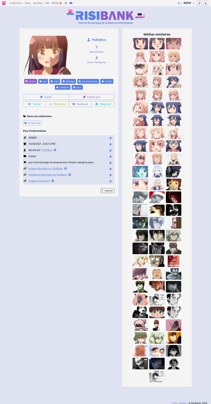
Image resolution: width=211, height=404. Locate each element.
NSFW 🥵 (57, 3)
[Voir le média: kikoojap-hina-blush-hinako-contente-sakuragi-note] (157, 95)
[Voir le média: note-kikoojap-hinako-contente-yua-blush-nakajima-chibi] (140, 43)
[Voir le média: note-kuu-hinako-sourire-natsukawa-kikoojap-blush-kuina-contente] (157, 120)
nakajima (64, 87)
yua (44, 81)
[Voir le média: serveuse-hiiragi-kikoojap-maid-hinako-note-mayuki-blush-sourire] (157, 133)
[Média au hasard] (65, 3)
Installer (38, 3)
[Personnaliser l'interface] (199, 3)
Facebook (82, 104)
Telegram (105, 104)
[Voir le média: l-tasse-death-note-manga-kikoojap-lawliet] (140, 235)
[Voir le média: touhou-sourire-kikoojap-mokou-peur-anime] (140, 325)
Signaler (108, 190)
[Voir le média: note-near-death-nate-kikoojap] (140, 197)
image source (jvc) (39, 181)
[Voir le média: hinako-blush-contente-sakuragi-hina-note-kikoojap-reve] (173, 95)
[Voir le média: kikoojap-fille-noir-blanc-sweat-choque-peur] (173, 351)
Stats (28, 3)
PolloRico (98, 40)
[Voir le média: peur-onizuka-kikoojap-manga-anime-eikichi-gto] (157, 274)
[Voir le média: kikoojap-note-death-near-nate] (140, 210)
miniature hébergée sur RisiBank (47, 174)
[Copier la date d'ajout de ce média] (110, 144)
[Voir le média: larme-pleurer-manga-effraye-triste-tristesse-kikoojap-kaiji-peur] (157, 261)
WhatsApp (59, 104)
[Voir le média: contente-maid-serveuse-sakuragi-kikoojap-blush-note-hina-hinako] (157, 159)
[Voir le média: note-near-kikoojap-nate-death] (157, 223)
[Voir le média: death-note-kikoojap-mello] (173, 338)
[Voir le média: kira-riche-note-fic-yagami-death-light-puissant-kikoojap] (173, 287)
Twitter (36, 104)
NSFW (187, 3)
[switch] (179, 3)
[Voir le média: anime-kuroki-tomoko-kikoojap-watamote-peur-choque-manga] (173, 171)
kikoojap (70, 81)
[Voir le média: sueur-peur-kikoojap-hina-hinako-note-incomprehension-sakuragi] (157, 56)
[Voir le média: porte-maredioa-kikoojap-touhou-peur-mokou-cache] (173, 223)
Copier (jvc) (93, 97)
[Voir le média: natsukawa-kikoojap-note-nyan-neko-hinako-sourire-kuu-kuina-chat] (173, 82)
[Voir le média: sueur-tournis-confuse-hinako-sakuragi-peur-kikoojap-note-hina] (173, 43)
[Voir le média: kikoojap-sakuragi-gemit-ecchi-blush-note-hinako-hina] (140, 107)
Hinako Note (33, 122)
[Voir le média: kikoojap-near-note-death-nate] (157, 338)
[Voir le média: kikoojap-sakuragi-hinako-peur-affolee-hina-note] (173, 69)
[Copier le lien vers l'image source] (110, 181)
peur (78, 87)
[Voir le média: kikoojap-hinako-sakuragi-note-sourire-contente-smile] (157, 146)
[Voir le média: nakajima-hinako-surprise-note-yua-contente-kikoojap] (157, 43)
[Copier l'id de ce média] (110, 138)
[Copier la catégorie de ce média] (110, 156)
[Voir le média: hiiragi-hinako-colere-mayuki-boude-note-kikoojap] (173, 159)
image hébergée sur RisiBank (45, 168)
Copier (48, 97)
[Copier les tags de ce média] (110, 162)
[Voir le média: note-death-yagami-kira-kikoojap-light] (157, 325)
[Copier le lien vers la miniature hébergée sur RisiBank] (110, 175)
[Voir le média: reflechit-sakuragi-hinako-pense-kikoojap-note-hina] (157, 82)
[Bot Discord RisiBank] (71, 3)
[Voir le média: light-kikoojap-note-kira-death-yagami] (173, 197)
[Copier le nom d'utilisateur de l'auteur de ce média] (110, 150)
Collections (16, 3)
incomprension (89, 81)
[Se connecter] (205, 3)
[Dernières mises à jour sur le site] (194, 3)
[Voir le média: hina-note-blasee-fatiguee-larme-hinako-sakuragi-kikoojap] (140, 133)
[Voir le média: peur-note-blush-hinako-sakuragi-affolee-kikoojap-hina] (173, 56)
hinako (108, 81)
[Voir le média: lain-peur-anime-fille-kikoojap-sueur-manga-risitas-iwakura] (173, 184)
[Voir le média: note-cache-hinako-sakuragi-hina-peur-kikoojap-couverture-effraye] (140, 56)
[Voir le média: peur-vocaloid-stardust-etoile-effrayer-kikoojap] (157, 171)
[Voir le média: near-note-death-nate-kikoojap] (173, 235)
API (47, 3)
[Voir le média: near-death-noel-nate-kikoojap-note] (157, 197)
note (56, 81)
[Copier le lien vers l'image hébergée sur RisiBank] (110, 169)
